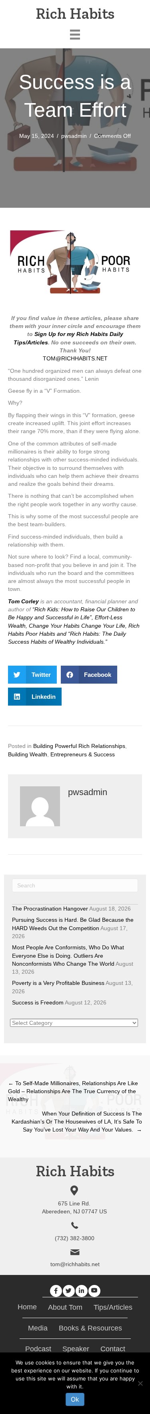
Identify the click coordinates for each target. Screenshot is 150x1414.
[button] (56, 1291)
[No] (140, 1383)
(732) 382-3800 (74, 1238)
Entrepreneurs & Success (82, 754)
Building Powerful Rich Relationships (79, 746)
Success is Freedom (38, 1002)
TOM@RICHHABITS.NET (75, 358)
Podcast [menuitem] (38, 1349)
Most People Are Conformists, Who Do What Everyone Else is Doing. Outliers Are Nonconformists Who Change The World (68, 955)
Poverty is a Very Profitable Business (58, 983)
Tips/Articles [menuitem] (113, 1307)
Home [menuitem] (27, 1307)
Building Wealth (27, 754)
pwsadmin (74, 136)
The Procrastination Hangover (50, 908)
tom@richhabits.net (75, 1264)
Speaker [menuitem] (75, 1349)
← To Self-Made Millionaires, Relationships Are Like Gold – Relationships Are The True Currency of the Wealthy (73, 1091)
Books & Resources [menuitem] (90, 1328)
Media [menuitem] (38, 1328)
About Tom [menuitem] (65, 1307)
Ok (75, 1399)
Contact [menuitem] (112, 1349)
